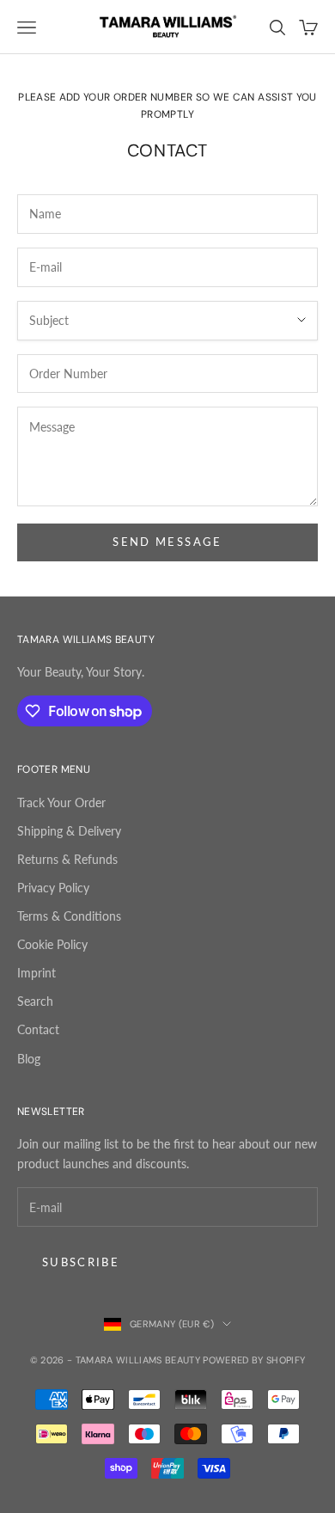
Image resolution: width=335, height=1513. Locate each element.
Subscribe (80, 1262)
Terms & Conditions (69, 916)
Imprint (36, 972)
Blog (28, 1058)
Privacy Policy (53, 887)
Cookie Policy (52, 944)
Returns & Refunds (67, 859)
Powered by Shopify (254, 1360)
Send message (167, 541)
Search (35, 1001)
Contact (38, 1029)
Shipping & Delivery (69, 831)
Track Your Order (61, 802)
